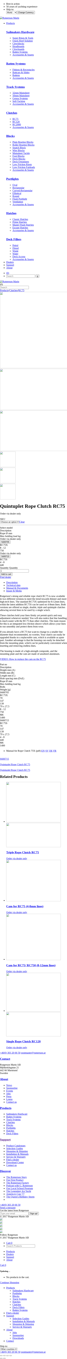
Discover (5, 1171)
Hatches (10, 1130)
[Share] (4, 1355)
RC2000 (16, 124)
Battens (16, 75)
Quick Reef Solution (22, 40)
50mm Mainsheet (20, 95)
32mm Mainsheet (20, 92)
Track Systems (13, 1119)
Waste (15, 251)
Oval (14, 185)
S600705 (5, 542)
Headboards (18, 46)
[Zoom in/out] (10, 1355)
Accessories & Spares (23, 54)
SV (47, 750)
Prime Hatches (19, 222)
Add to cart (6, 574)
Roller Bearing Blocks (23, 145)
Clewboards (18, 49)
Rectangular (18, 187)
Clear (22, 522)
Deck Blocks (18, 159)
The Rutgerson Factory (17, 1182)
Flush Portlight (19, 199)
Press (8, 1096)
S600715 (5, 556)
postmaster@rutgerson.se (33, 1052)
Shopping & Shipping (17, 1151)
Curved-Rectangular (22, 190)
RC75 (15, 119)
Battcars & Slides (20, 72)
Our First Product (14, 1180)
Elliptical (16, 193)
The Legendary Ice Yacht (18, 1191)
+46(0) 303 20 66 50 (10, 1052)
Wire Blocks (18, 150)
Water (15, 253)
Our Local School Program (19, 1188)
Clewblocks (18, 43)
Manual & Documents (17, 588)
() (7, 273)
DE (51, 750)
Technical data (13, 585)
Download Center (15, 1162)
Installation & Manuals (17, 1154)
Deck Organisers (20, 161)
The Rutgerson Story (16, 1177)
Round (15, 196)
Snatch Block (19, 147)
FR (54, 750)
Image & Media (14, 590)
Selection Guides (14, 1148)
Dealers (10, 262)
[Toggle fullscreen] (7, 1355)
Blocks (9, 1125)
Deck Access (18, 256)
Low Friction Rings (22, 164)
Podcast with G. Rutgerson (19, 1185)
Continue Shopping (9, 1282)
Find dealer (5, 577)
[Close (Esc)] (1, 1355)
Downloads (18, 1338)
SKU (2, 519)
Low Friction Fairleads (23, 167)
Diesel (15, 248)
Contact (5, 1058)
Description (12, 582)
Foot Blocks (18, 156)
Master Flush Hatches (23, 225)
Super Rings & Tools (22, 38)
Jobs (8, 1093)
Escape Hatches (20, 227)
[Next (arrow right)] (4, 1358)
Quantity (4, 567)
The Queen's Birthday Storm (20, 1196)
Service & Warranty (16, 1157)
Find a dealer (12, 1159)
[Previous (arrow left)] (1, 1358)
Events (9, 1090)
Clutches (13, 290)
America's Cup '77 (15, 1194)
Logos (9, 1099)
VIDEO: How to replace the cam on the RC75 (23, 659)
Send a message (8, 1207)
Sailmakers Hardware (16, 1114)
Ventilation (17, 201)
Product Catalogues (15, 1145)
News (9, 1085)
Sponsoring (11, 1088)
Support (10, 265)
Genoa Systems (20, 98)
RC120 (16, 121)
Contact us (11, 1102)
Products (10, 23)
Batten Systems (20, 52)
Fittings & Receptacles (23, 69)
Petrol (15, 245)
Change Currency (26, 12)
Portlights (11, 1128)
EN (43, 750)
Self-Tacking (18, 101)
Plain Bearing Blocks (22, 142)
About (9, 267)
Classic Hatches (20, 219)
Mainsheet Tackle (21, 153)
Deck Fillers (12, 1133)
